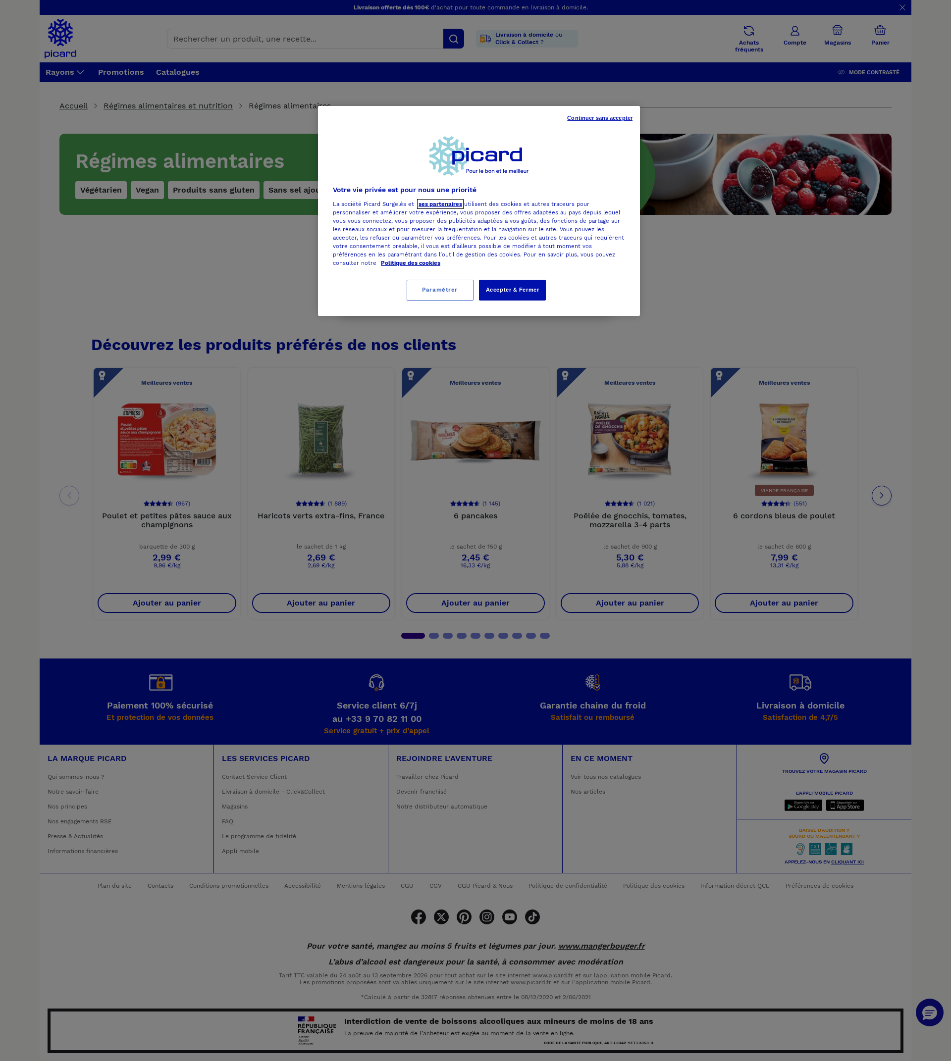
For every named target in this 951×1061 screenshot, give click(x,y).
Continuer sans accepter (600, 118)
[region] (479, 211)
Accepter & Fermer (512, 290)
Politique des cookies (410, 262)
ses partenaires (440, 204)
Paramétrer (440, 289)
